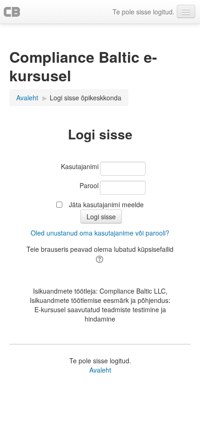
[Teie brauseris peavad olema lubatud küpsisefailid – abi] (100, 258)
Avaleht (100, 369)
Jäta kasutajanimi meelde (106, 204)
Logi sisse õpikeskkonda (85, 97)
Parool (89, 185)
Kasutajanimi (80, 166)
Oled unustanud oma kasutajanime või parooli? (100, 232)
